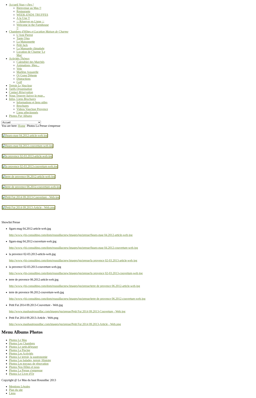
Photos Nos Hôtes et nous (24, 367)
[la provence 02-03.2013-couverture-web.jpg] (30, 166)
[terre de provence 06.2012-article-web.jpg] (28, 176)
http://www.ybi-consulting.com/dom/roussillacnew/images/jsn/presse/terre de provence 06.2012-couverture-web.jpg (77, 298)
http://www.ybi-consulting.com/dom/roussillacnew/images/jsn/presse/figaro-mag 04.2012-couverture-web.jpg (73, 247)
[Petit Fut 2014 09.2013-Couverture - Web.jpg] (31, 197)
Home (21, 125)
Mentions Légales (19, 386)
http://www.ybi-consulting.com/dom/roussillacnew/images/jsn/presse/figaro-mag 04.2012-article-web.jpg (70, 235)
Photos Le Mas (18, 340)
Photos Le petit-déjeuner (23, 346)
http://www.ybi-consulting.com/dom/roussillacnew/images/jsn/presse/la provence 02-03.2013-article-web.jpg (73, 260)
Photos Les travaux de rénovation (29, 363)
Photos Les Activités (21, 353)
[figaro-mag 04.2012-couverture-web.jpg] (27, 145)
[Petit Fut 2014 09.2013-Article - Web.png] (28, 207)
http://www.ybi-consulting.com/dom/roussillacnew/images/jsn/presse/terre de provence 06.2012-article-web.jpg (74, 285)
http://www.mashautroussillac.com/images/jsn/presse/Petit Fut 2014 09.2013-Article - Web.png (65, 324)
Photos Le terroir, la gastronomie (28, 356)
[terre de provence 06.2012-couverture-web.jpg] (31, 186)
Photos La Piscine (19, 350)
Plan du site (16, 389)
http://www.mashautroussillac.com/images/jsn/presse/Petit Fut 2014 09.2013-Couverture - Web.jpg (67, 311)
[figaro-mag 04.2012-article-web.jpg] (25, 135)
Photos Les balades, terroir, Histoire (30, 360)
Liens (12, 393)
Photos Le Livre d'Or (21, 373)
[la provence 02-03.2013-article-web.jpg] (27, 156)
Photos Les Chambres (22, 343)
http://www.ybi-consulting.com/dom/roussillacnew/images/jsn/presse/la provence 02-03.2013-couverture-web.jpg (76, 273)
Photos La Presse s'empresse (26, 370)
